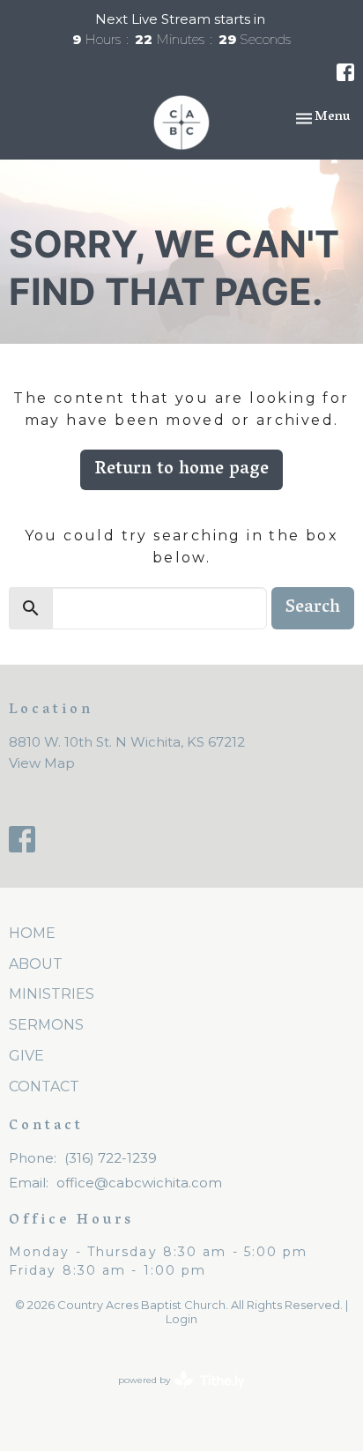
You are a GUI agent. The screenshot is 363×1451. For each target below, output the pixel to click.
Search (312, 608)
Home (32, 933)
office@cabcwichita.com (139, 1182)
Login (181, 1319)
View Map (42, 763)
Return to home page (181, 470)
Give (26, 1055)
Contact (44, 1086)
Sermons (46, 1024)
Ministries (51, 994)
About (36, 964)
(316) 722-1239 (110, 1158)
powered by (173, 1395)
